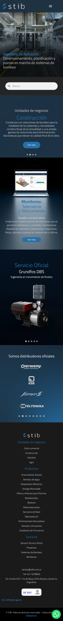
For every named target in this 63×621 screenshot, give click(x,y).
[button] (50, 6)
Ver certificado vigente (12, 599)
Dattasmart (31, 615)
